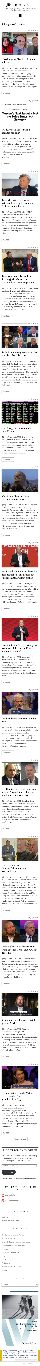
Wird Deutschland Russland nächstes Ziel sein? (16, 131)
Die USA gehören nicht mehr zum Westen (17, 429)
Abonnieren (8, 1172)
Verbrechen (6, 1263)
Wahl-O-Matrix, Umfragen (12, 1266)
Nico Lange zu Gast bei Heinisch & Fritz (18, 60)
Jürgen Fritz (34, 30)
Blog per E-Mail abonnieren (20, 1150)
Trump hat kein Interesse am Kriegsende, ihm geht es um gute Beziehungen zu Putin (18, 203)
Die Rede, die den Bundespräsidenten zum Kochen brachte (14, 868)
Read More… (8, 93)
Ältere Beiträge (20, 1139)
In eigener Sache (8, 1238)
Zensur (4, 1270)
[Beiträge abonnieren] (3, 1195)
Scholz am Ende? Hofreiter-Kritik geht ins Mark (18, 1021)
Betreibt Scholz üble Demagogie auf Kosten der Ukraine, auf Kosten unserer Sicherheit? (20, 648)
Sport (4, 1259)
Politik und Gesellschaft (11, 1252)
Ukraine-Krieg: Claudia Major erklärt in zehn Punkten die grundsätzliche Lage (17, 1096)
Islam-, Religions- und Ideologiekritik (16, 1242)
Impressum (6, 1217)
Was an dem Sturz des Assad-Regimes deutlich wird (16, 497)
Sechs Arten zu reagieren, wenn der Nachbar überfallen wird (19, 354)
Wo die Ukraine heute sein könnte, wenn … (19, 720)
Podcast (5, 1249)
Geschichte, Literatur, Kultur (13, 1235)
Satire (4, 1256)
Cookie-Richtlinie (23, 1357)
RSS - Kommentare (12, 1200)
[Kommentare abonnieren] (3, 1200)
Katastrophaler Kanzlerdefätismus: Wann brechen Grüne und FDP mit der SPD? (19, 949)
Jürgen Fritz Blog (20, 4)
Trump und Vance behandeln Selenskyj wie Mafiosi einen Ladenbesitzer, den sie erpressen (18, 279)
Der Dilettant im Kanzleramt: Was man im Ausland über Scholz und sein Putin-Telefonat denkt (19, 792)
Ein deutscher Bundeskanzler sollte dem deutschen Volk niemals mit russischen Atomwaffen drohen (19, 574)
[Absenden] (37, 1284)
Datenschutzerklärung (10, 1220)
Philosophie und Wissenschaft (13, 1245)
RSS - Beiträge (10, 1195)
